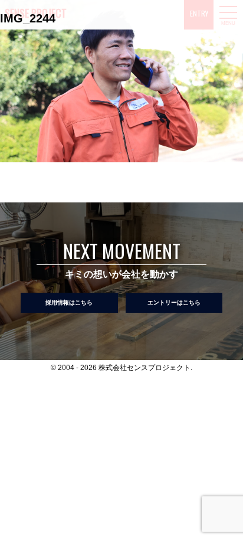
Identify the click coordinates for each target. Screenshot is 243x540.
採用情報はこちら (69, 302)
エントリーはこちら (174, 302)
